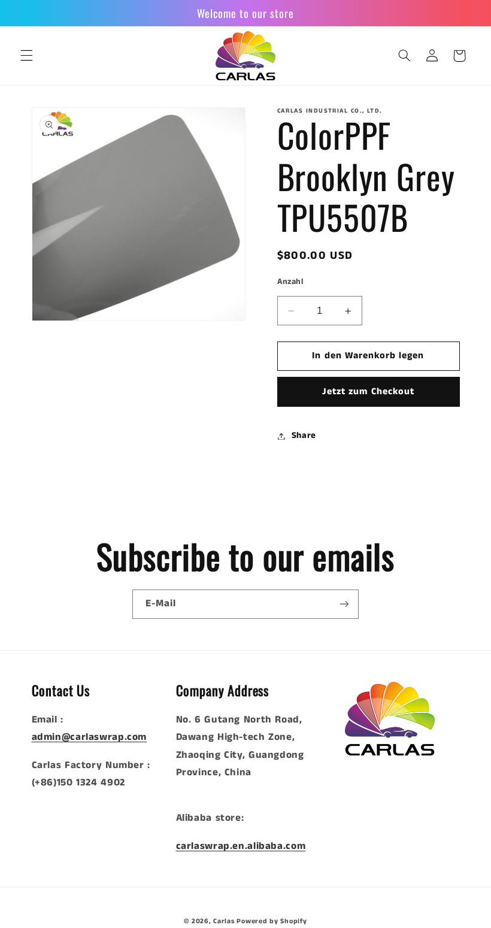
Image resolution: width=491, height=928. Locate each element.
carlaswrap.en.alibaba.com (241, 846)
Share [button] (304, 436)
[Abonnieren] (344, 604)
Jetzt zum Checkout (368, 391)
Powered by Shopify (272, 921)
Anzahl (290, 282)
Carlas (223, 921)
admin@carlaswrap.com (89, 737)
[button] (26, 55)
